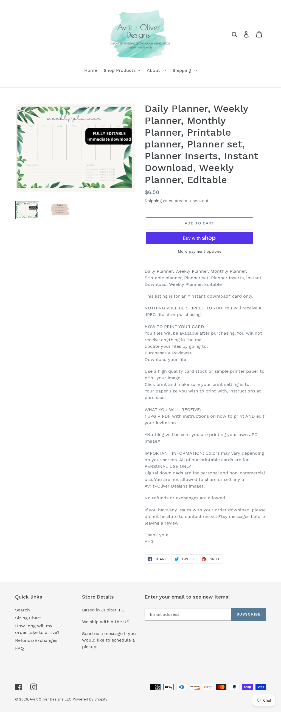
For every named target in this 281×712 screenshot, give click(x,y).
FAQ (19, 648)
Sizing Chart (28, 617)
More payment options (199, 251)
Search (22, 610)
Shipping (153, 200)
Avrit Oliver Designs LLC (50, 699)
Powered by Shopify (90, 699)
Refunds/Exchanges (36, 640)
